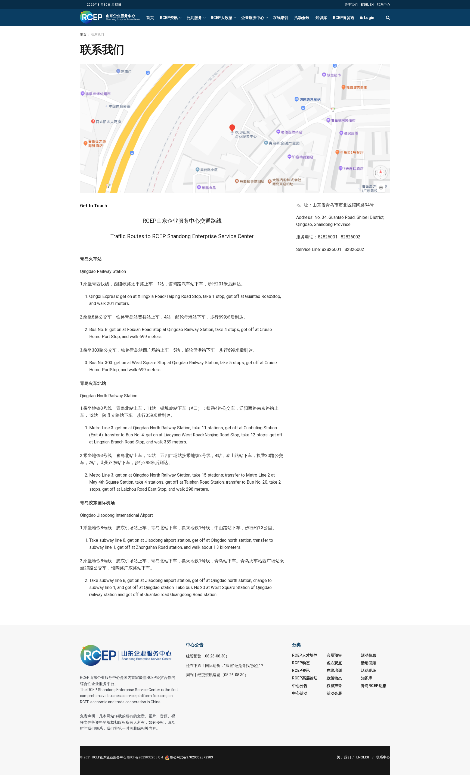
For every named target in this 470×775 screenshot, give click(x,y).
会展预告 (334, 655)
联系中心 (383, 5)
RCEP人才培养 (304, 655)
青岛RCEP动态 (373, 685)
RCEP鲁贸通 (343, 17)
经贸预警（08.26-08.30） (207, 656)
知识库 (321, 17)
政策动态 (334, 678)
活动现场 (368, 670)
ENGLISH (367, 5)
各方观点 (334, 663)
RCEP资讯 (169, 17)
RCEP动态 (301, 663)
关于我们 (351, 5)
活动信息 (368, 655)
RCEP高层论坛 (304, 678)
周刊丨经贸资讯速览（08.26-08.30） (217, 675)
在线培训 (280, 17)
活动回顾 (368, 663)
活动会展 (302, 17)
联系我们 (97, 34)
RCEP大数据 (221, 17)
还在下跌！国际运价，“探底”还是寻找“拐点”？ (225, 665)
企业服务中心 (252, 17)
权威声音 (334, 685)
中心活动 (299, 693)
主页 (83, 34)
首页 (150, 17)
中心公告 (299, 685)
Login (368, 17)
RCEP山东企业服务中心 (109, 757)
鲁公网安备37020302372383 (191, 757)
